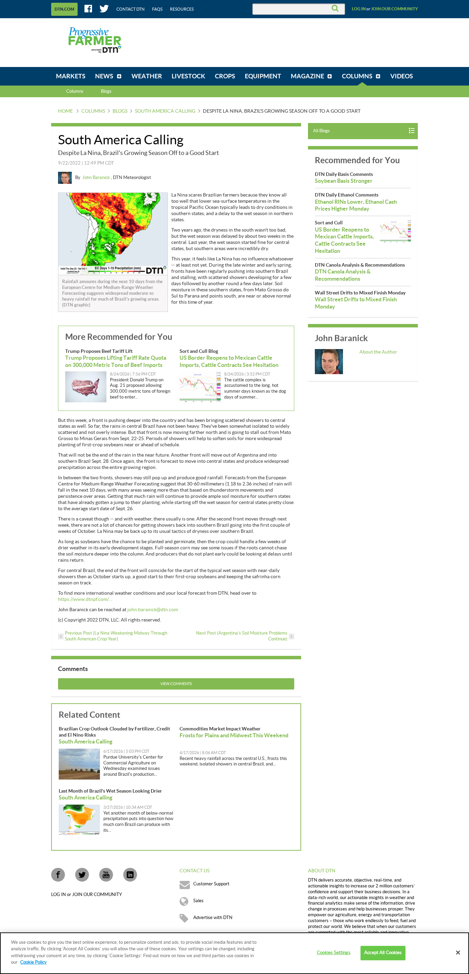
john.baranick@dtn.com (152, 609)
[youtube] (106, 875)
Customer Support (211, 884)
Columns (74, 91)
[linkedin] (130, 875)
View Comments (176, 684)
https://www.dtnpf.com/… (85, 599)
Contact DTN (130, 9)
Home (65, 111)
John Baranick (96, 177)
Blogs (120, 111)
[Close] (458, 952)
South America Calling (165, 111)
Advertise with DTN (212, 917)
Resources (182, 9)
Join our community (394, 9)
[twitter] (82, 875)
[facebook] (58, 875)
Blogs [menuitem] (106, 91)
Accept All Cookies (383, 953)
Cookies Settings (334, 953)
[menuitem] (70, 76)
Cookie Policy (33, 962)
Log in (359, 9)
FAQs (157, 9)
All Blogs (321, 130)
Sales (198, 900)
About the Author (378, 352)
